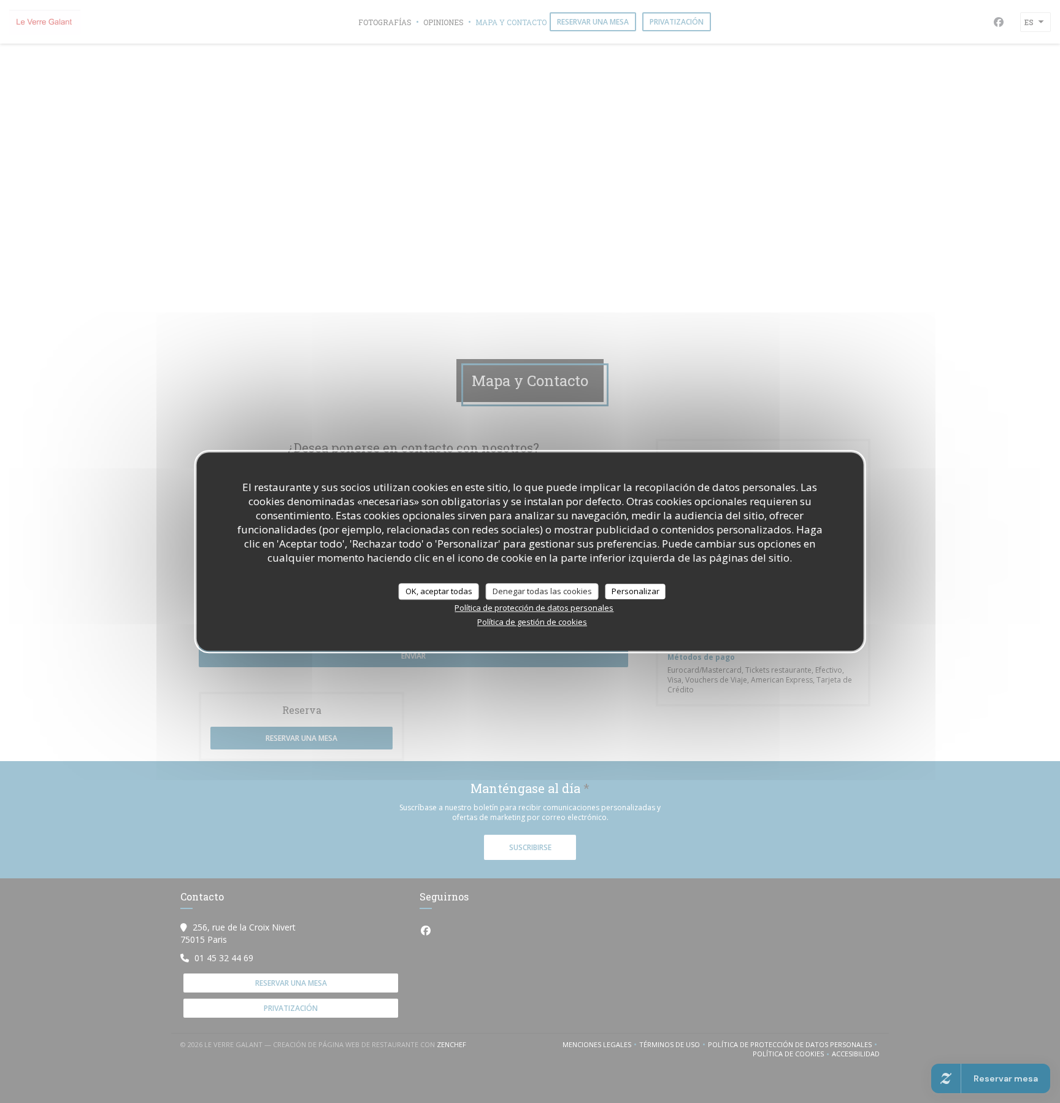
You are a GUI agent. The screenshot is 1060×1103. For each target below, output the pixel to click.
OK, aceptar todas (438, 591)
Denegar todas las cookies (542, 591)
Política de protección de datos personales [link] (534, 607)
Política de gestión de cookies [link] (532, 621)
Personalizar (635, 591)
